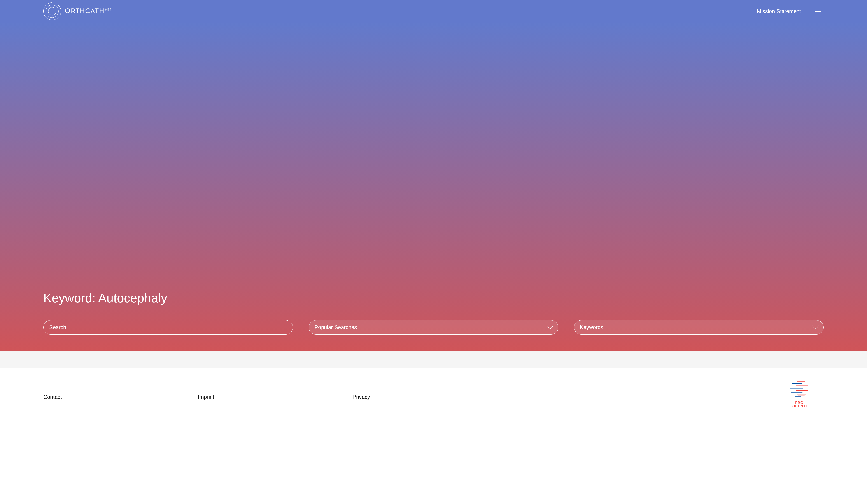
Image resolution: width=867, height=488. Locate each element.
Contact (52, 397)
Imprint (206, 397)
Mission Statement (779, 11)
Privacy (361, 397)
